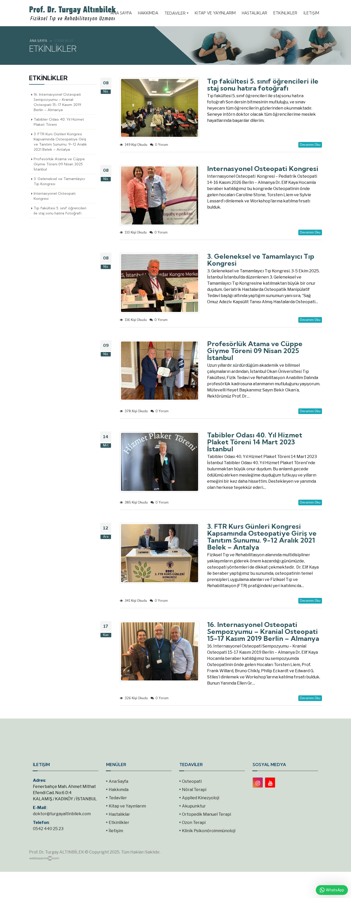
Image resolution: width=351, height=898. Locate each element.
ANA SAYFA (121, 13)
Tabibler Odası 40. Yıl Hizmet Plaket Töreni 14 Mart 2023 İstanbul (254, 442)
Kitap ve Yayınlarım (127, 806)
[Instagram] (258, 782)
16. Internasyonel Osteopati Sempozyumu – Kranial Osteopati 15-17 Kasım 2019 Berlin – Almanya (57, 102)
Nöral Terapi (194, 789)
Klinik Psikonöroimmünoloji (208, 830)
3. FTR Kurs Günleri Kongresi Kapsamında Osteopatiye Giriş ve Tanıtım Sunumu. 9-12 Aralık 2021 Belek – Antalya (60, 142)
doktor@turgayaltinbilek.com (62, 813)
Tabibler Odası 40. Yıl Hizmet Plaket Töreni (59, 122)
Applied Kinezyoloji (200, 797)
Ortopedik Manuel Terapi (206, 814)
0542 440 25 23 (48, 828)
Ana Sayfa (118, 781)
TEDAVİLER (175, 13)
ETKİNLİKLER (285, 13)
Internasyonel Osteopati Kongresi (55, 196)
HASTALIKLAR (254, 13)
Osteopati (192, 781)
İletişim (116, 830)
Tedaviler (118, 797)
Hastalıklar (119, 814)
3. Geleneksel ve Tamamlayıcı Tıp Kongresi (59, 181)
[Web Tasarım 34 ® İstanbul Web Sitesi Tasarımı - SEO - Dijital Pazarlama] (44, 858)
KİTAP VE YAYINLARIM (215, 13)
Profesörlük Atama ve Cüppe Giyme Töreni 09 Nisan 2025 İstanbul (59, 164)
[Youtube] (270, 782)
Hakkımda (118, 789)
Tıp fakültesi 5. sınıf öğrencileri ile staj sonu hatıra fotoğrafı (60, 210)
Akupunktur (194, 806)
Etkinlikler (119, 822)
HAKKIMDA (148, 13)
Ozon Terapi (194, 822)
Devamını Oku (310, 145)
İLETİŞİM (311, 13)
